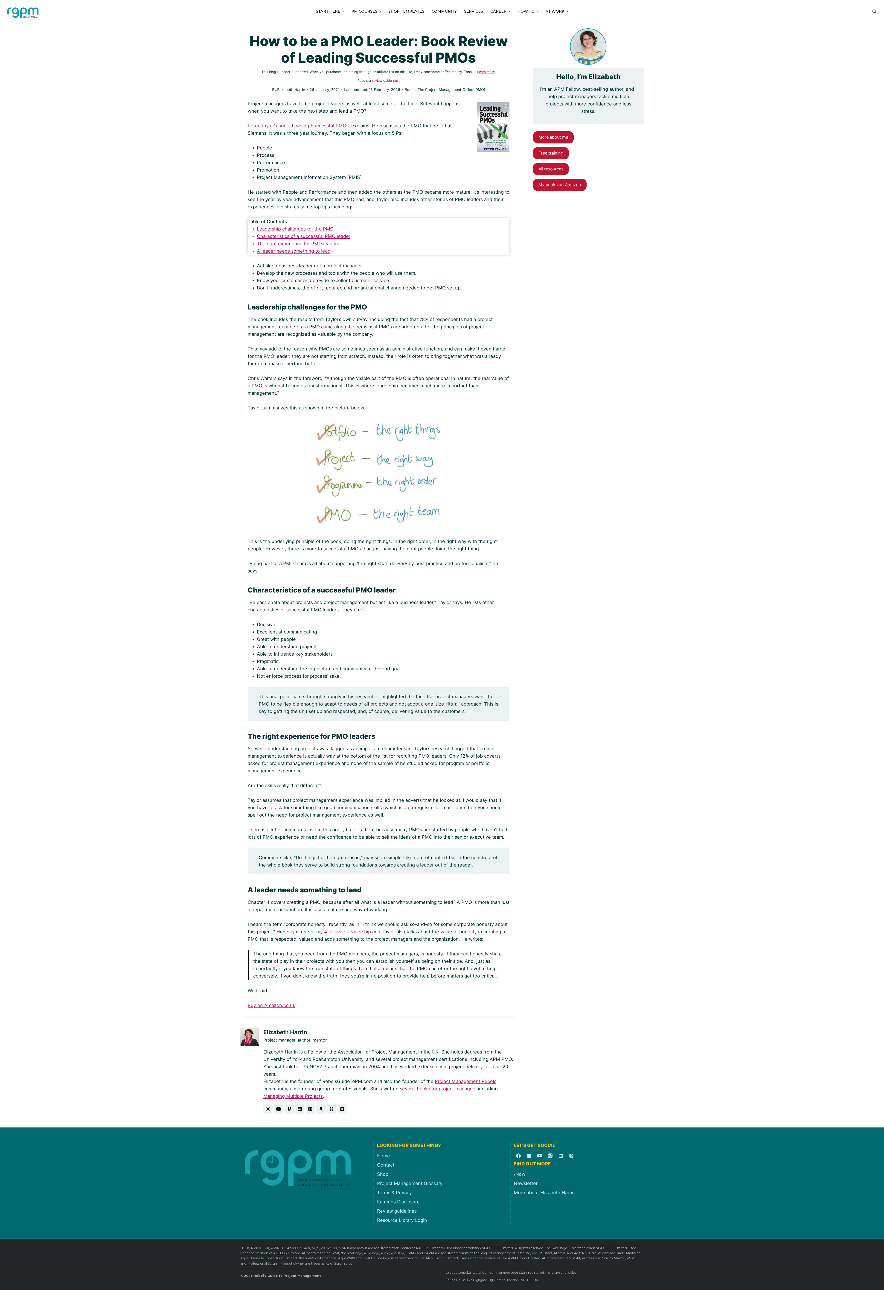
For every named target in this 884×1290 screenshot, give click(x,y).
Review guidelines (397, 1211)
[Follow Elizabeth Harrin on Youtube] (278, 1109)
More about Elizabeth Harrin (544, 1192)
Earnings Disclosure (398, 1202)
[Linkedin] (560, 1155)
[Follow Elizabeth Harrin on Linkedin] (299, 1109)
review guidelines (385, 80)
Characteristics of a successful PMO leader (303, 236)
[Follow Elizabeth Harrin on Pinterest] (310, 1109)
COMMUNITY (444, 11)
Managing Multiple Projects (293, 1096)
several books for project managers (438, 1089)
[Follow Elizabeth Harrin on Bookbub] (342, 1109)
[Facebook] (518, 1155)
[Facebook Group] (529, 1155)
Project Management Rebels (465, 1081)
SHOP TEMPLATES (406, 11)
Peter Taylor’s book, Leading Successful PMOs (298, 125)
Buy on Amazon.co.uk (271, 1005)
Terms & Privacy (394, 1192)
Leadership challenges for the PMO (295, 229)
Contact (385, 1165)
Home (383, 1156)
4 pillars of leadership (347, 931)
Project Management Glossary (409, 1183)
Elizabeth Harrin (291, 89)
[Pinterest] (571, 1155)
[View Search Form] (874, 11)
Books (410, 89)
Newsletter (526, 1183)
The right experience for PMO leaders (298, 243)
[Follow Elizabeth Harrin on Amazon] (321, 1109)
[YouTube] (539, 1155)
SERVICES (473, 11)
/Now (519, 1174)
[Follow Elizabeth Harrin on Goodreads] (331, 1109)
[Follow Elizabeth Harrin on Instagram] (268, 1109)
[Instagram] (550, 1155)
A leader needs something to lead (293, 251)
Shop (382, 1174)
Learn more (486, 72)
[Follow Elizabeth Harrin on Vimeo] (289, 1109)
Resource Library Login (402, 1220)
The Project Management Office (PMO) (451, 89)
